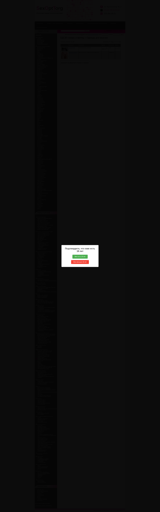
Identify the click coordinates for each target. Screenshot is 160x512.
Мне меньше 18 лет (80, 262)
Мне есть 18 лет (80, 256)
